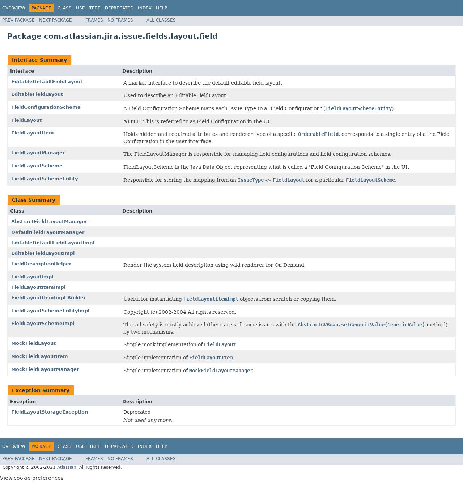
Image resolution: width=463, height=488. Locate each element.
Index (145, 7)
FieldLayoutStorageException (49, 412)
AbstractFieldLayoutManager (49, 221)
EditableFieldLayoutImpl (43, 253)
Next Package (55, 20)
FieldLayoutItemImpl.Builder (48, 297)
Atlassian (66, 467)
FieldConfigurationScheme (46, 107)
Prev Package (18, 20)
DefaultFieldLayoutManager (47, 232)
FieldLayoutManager (38, 152)
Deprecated (119, 7)
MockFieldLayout (33, 343)
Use (80, 7)
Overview (13, 7)
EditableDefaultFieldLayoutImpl (52, 242)
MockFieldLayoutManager (45, 369)
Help (161, 7)
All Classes (161, 20)
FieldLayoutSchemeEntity (44, 178)
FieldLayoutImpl (32, 276)
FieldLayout (26, 120)
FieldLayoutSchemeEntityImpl (50, 310)
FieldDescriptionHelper (41, 263)
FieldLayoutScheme (37, 165)
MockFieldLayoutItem (39, 356)
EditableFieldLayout (37, 94)
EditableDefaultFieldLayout (46, 81)
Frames (94, 20)
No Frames (120, 20)
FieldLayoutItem (32, 133)
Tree (95, 7)
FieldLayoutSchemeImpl (42, 323)
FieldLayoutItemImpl (38, 287)
